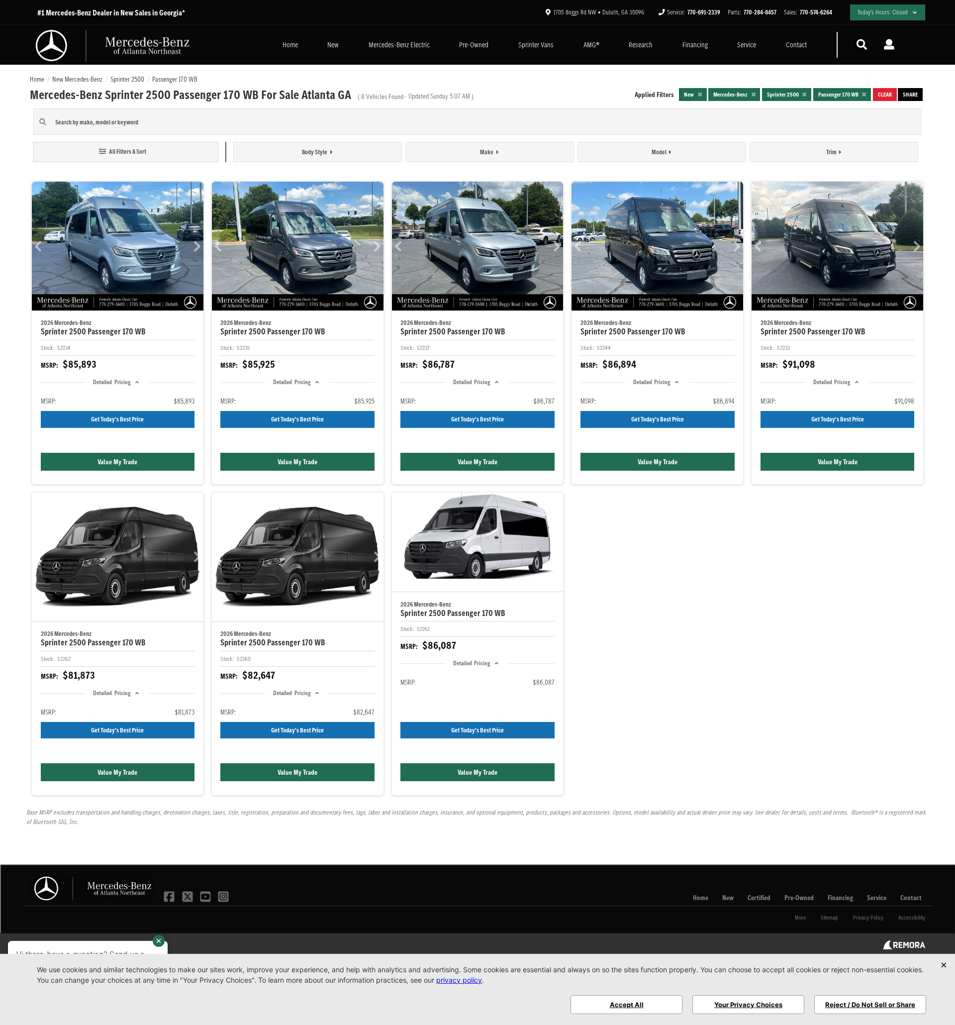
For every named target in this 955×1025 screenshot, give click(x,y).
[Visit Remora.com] (904, 946)
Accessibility (911, 917)
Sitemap (829, 917)
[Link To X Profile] (188, 895)
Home (290, 44)
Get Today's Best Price (117, 419)
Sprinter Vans (536, 44)
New (333, 44)
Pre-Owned (473, 44)
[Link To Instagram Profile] (223, 895)
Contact (796, 44)
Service (746, 44)
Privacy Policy (868, 917)
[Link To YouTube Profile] (206, 895)
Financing (695, 44)
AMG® (591, 44)
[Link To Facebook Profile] (170, 895)
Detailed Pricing (111, 382)
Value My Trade (117, 461)
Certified (759, 897)
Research (641, 44)
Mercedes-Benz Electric (399, 44)
